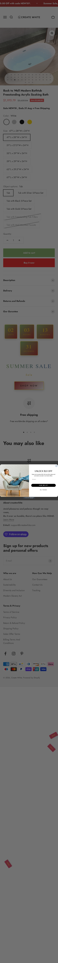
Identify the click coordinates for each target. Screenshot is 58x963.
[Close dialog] (56, 466)
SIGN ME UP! (43, 485)
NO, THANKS (43, 489)
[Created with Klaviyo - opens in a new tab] (29, 498)
